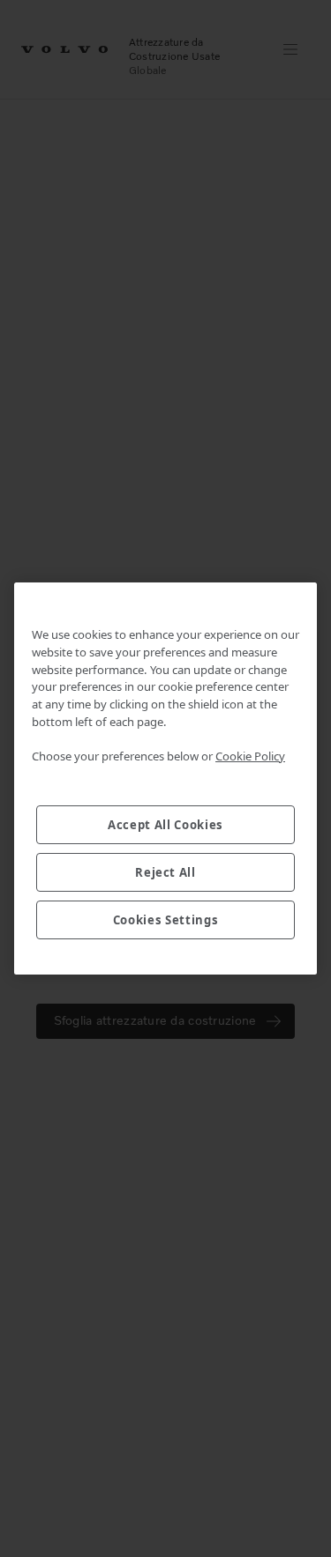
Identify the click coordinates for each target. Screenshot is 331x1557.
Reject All (165, 872)
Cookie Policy (250, 756)
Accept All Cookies (165, 825)
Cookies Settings (166, 920)
